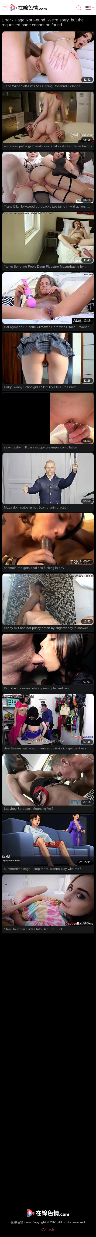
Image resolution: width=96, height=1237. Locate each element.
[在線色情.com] (34, 7)
